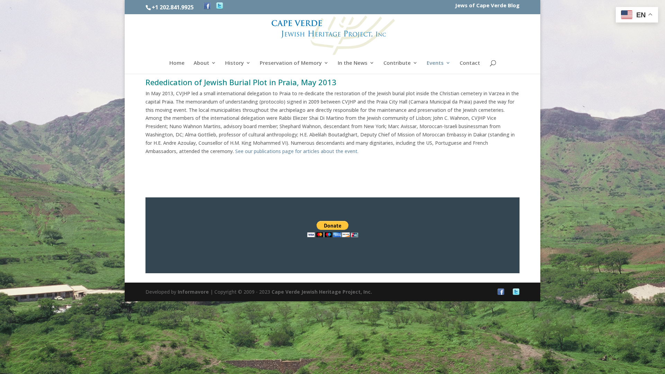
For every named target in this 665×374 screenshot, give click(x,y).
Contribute (397, 63)
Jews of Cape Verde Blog (487, 6)
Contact (470, 63)
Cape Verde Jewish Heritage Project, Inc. (322, 291)
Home (177, 63)
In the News (352, 63)
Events (435, 63)
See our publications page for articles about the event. (296, 151)
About (201, 63)
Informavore (193, 291)
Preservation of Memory (291, 63)
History (234, 63)
